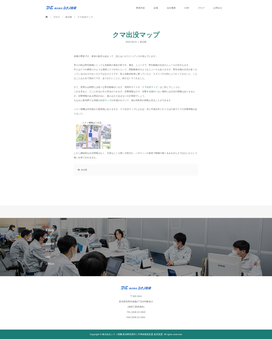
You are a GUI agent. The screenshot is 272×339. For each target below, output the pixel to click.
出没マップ (105, 100)
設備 (156, 8)
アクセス (49, 250)
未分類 (143, 41)
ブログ (201, 8)
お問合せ (217, 8)
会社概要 (171, 8)
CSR (186, 8)
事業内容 (140, 8)
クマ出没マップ (150, 87)
